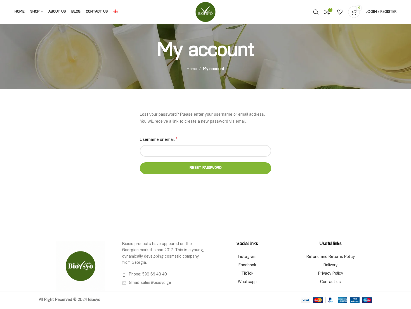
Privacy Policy (330, 274)
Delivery (330, 265)
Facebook (247, 265)
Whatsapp (247, 282)
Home (192, 69)
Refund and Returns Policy (330, 257)
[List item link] (164, 275)
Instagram (247, 257)
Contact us (330, 282)
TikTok (247, 274)
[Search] (316, 12)
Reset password (206, 168)
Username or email (159, 140)
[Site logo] (205, 12)
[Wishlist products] (339, 12)
